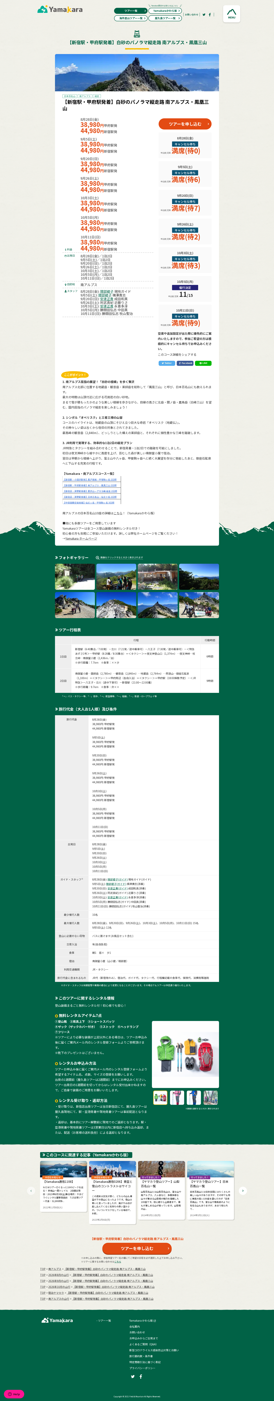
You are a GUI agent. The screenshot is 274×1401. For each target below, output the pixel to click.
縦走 (97, 96)
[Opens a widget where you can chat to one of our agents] (14, 1394)
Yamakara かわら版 (141, 1320)
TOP (42, 1269)
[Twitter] (204, 14)
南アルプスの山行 (58, 1299)
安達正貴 (107, 298)
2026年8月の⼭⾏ (58, 1275)
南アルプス (85, 96)
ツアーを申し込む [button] (185, 124)
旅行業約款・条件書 (141, 1356)
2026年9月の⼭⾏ (58, 1281)
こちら (118, 513)
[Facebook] (209, 14)
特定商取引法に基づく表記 (145, 1362)
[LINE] (203, 363)
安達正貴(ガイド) (118, 888)
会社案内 (134, 1326)
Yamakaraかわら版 (165, 10)
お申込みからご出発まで (143, 1338)
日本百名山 (69, 96)
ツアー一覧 (131, 10)
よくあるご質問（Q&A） (143, 1344)
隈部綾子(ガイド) (118, 879)
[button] (231, 13)
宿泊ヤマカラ (56, 1293)
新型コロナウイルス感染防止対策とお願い (154, 1350)
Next (243, 1191)
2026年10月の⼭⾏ (59, 1287)
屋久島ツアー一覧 (165, 18)
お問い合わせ (191, 14)
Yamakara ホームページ (81, 538)
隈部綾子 (107, 291)
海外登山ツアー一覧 (131, 18)
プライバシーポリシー (142, 1368)
